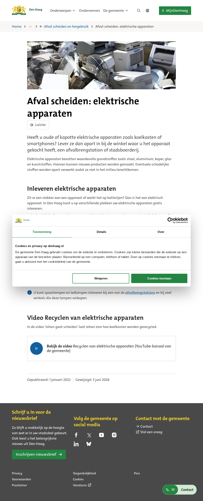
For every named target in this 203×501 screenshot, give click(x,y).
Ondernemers (89, 10)
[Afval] (33, 26)
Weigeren (100, 278)
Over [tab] (161, 231)
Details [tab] (101, 231)
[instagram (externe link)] (114, 436)
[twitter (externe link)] (88, 436)
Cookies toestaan (159, 278)
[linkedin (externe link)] (76, 445)
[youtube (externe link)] (101, 436)
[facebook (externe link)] (76, 436)
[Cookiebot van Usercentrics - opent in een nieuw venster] (170, 220)
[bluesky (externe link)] (88, 445)
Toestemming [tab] (42, 231)
